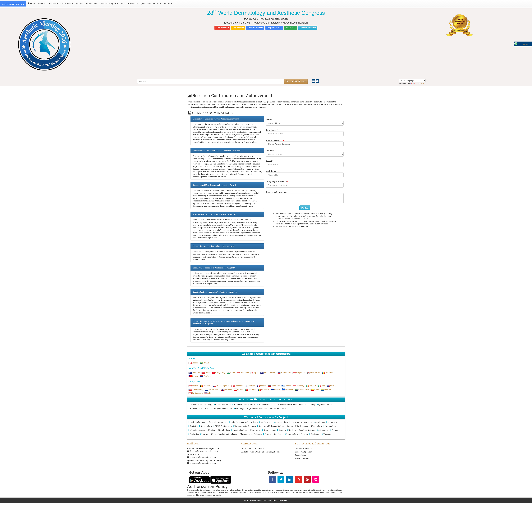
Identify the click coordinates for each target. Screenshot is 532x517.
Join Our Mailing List (304, 448)
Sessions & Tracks (255, 28)
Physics (268, 434)
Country (270, 150)
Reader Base (290, 28)
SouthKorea (315, 372)
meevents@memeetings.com (203, 457)
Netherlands (214, 389)
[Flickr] (315, 480)
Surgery (304, 434)
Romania (329, 372)
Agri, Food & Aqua (197, 422)
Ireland (312, 385)
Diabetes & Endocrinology (201, 404)
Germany (276, 385)
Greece (288, 385)
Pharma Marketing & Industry (224, 434)
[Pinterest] (307, 480)
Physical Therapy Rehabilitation (218, 408)
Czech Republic (223, 385)
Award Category (274, 140)
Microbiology (224, 430)
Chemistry (332, 422)
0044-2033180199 (256, 448)
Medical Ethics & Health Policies (292, 404)
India (232, 372)
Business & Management (301, 422)
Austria (195, 385)
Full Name (272, 130)
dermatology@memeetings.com (204, 451)
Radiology (239, 408)
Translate (419, 83)
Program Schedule (274, 28)
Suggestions (300, 455)
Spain (316, 389)
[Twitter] (280, 480)
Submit (305, 207)
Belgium (207, 385)
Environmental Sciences (245, 426)
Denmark (239, 385)
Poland (240, 389)
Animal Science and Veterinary (244, 422)
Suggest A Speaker (303, 452)
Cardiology (320, 422)
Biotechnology (281, 422)
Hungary (300, 385)
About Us (42, 3)
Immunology (330, 426)
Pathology (336, 430)
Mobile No (271, 171)
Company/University (276, 181)
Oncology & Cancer (307, 430)
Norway (228, 389)
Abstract (79, 3)
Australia (196, 372)
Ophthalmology (325, 404)
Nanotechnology (240, 430)
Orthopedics (323, 430)
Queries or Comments (276, 192)
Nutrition (292, 430)
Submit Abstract (222, 28)
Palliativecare (196, 408)
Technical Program (108, 3)
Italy (323, 385)
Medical (211, 430)
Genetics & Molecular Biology (271, 426)
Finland (251, 385)
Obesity (312, 404)
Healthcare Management (244, 404)
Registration (91, 3)
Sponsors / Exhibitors (149, 3)
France (263, 385)
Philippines (286, 372)
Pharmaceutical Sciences (251, 434)
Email (269, 161)
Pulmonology (292, 434)
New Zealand (269, 372)
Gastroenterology (223, 404)
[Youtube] (298, 480)
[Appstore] (317, 81)
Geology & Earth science (297, 426)
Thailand (207, 376)
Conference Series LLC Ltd (258, 500)
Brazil (206, 363)
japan (256, 372)
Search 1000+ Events (296, 81)
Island (333, 385)
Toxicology (316, 434)
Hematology (316, 426)
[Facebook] (272, 480)
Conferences (66, 3)
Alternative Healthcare (218, 422)
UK (209, 393)
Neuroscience (270, 430)
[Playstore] (314, 81)
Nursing (282, 430)
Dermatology (206, 426)
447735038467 (524, 44)
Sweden (327, 389)
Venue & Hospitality (129, 3)
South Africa (303, 389)
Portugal (252, 389)
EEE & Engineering (223, 426)
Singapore (300, 372)
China (207, 372)
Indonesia (244, 372)
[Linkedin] (289, 480)
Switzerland (197, 393)
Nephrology (255, 430)
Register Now (238, 28)
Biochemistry (267, 422)
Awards (167, 3)
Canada (195, 363)
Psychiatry (279, 434)
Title (269, 119)
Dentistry (194, 426)
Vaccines (327, 434)
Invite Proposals (302, 458)
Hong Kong (220, 372)
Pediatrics (194, 434)
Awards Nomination (308, 28)
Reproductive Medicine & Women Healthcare (267, 408)
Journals (52, 3)
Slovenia (289, 389)
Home (32, 3)
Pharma (204, 434)
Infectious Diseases (266, 404)
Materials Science (197, 430)
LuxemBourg (197, 389)
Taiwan (195, 376)
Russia (277, 389)
